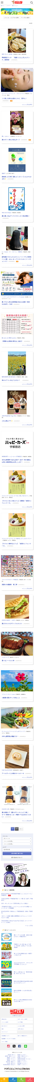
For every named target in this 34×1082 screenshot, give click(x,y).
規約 (3, 1028)
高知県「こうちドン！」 (23, 1064)
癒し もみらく (6, 136)
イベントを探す (13, 1080)
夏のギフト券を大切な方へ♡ (11, 139)
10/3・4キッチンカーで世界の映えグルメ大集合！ (15, 903)
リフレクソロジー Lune (8, 694)
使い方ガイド (4, 1026)
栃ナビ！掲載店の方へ (22, 1035)
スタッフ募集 (4, 1041)
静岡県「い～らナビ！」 (23, 1061)
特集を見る (4, 1019)
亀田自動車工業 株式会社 (9, 377)
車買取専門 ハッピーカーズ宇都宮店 (12, 456)
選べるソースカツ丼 (8, 660)
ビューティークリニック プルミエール (13, 93)
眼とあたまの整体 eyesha (9, 338)
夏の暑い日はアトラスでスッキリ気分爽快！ (16, 216)
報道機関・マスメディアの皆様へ (9, 1038)
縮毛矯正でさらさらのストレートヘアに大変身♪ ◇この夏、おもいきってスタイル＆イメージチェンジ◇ (17, 259)
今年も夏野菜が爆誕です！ (10, 736)
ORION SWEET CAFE (8, 620)
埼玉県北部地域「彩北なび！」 (10, 1064)
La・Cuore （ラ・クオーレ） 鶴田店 (12, 252)
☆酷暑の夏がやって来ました (11, 697)
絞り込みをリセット (17, 857)
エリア (4, 847)
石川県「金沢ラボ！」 (12, 1063)
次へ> (21, 828)
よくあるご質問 (21, 1026)
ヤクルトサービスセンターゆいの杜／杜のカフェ (15, 495)
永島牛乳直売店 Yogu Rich (9, 416)
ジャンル (5, 836)
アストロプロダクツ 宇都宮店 (10, 579)
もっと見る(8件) (27, 104)
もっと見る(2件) (27, 265)
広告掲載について (5, 1035)
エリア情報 (21, 1080)
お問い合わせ (21, 1028)
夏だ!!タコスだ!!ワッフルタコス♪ (12, 623)
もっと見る (30, 925)
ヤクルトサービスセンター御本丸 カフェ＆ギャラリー (16, 538)
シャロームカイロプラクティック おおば (13, 297)
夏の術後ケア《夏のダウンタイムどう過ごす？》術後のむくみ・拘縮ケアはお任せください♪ (16, 815)
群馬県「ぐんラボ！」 (12, 1060)
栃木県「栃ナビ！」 (12, 1054)
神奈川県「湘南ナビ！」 (11, 1061)
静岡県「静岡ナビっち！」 (11, 1056)
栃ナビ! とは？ (18, 1015)
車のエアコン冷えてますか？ (11, 380)
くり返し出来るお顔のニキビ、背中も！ (14, 98)
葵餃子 (3, 173)
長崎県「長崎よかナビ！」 (23, 1056)
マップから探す (25, 17)
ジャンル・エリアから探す (11, 17)
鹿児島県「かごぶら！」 (23, 1063)
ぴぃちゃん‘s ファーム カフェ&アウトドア (13, 731)
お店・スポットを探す (5, 1080)
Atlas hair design (6, 212)
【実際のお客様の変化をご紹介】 (12, 341)
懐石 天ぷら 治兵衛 (7, 54)
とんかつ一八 (5, 657)
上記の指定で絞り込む (17, 853)
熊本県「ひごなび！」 (22, 1054)
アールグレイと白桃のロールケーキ (13, 773)
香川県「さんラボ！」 (22, 1060)
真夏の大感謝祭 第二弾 (9, 584)
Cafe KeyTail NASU (7, 770)
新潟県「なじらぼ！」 (22, 1057)
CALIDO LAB (5, 809)
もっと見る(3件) (27, 588)
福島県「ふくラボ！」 (12, 1057)
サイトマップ (4, 1031)
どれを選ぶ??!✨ (7, 421)
